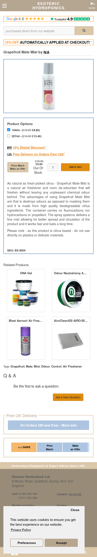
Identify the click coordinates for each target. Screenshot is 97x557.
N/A (46, 52)
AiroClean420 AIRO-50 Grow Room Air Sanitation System (71, 320)
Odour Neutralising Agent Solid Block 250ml (71, 273)
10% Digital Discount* (29, 147)
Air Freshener (72, 366)
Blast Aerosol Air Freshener (26, 320)
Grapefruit (18, 366)
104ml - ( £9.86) (26, 130)
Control (56, 366)
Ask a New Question (68, 397)
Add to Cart (75, 167)
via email (75, 494)
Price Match (49, 447)
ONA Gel (26, 273)
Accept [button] (61, 543)
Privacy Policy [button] (21, 530)
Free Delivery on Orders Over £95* (39, 154)
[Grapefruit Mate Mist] (48, 86)
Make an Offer (75, 447)
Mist (37, 366)
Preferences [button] (27, 543)
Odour (45, 366)
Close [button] (75, 510)
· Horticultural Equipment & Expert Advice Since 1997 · (48, 466)
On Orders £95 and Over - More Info (48, 425)
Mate (29, 366)
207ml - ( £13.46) (27, 136)
